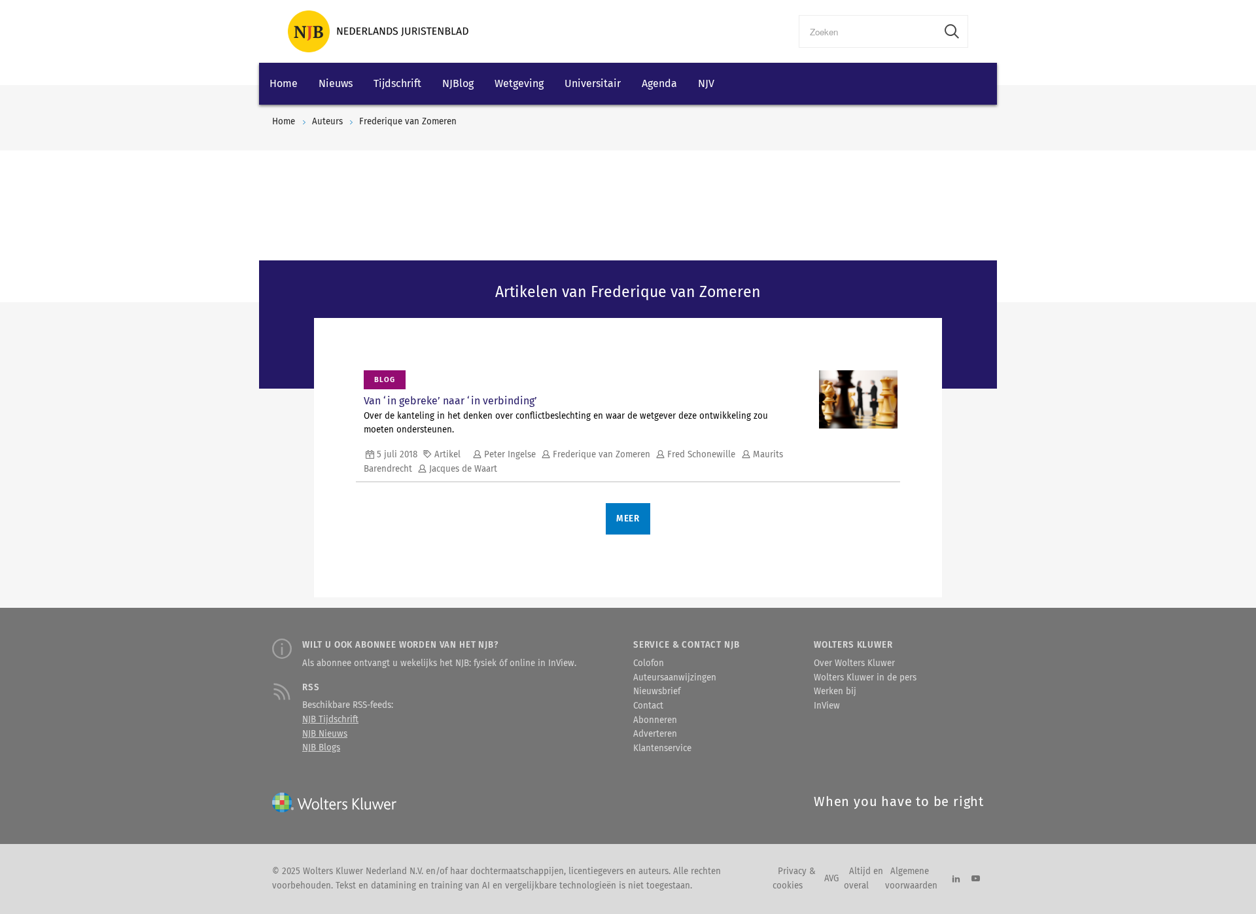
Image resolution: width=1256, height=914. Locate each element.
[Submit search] (952, 31)
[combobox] (867, 31)
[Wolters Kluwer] (378, 31)
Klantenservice (662, 748)
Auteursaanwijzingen (674, 678)
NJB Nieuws (324, 734)
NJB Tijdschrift (330, 719)
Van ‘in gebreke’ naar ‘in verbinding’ (450, 401)
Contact (648, 706)
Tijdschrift (397, 83)
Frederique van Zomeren (408, 121)
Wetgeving (519, 83)
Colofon (648, 663)
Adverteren (655, 734)
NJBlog (458, 83)
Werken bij (835, 691)
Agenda (659, 83)
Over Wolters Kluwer (854, 663)
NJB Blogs (321, 748)
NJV (706, 83)
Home (284, 83)
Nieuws (336, 83)
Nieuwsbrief (656, 691)
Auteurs (327, 121)
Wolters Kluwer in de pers (865, 678)
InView (827, 706)
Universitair (593, 83)
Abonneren (655, 720)
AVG (831, 878)
